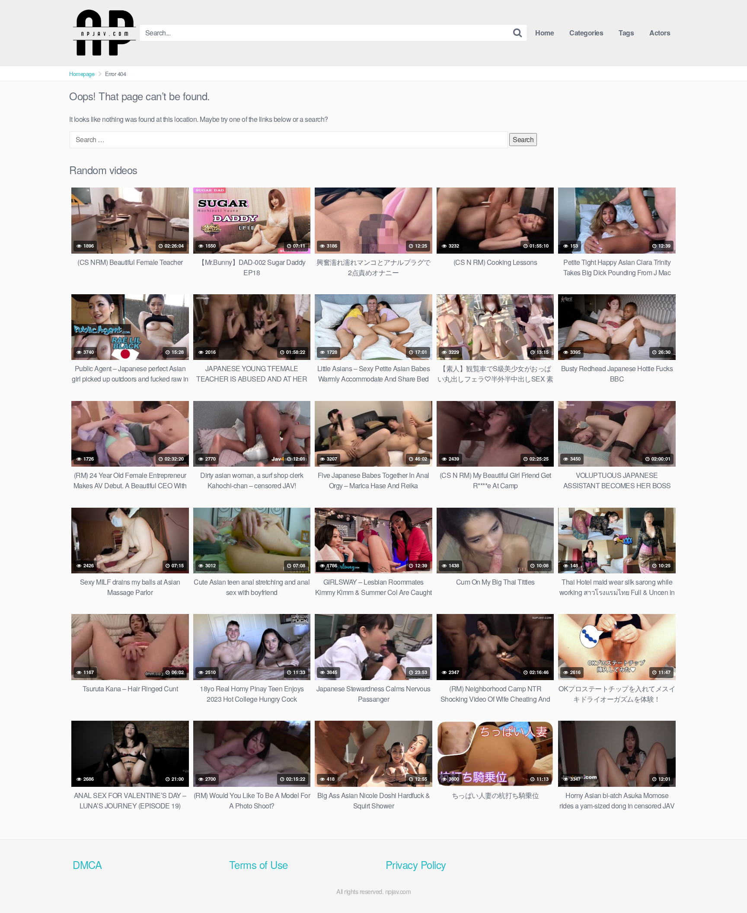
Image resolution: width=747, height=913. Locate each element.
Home (544, 33)
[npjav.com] (104, 33)
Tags (626, 33)
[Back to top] (723, 885)
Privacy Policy (416, 864)
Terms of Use (258, 864)
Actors (659, 33)
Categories (586, 33)
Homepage (81, 74)
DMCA (87, 864)
